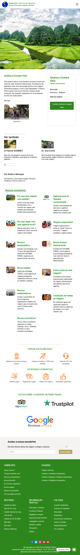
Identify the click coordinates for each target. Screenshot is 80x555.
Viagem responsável (63, 222)
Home (6, 67)
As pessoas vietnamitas (63, 519)
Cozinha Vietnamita (61, 505)
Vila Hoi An (8, 515)
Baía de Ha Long (10, 509)
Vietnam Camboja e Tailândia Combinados (57, 477)
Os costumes (59, 529)
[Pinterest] (44, 542)
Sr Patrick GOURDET (13, 150)
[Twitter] (36, 542)
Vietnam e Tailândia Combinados (53, 480)
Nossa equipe (23, 268)
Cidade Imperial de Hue (12, 512)
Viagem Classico (48, 470)
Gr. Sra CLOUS (48, 150)
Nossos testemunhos (12, 477)
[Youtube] (47, 542)
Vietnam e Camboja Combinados (53, 474)
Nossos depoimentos (29, 67)
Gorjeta (31, 531)
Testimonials (15, 67)
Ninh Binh (7, 522)
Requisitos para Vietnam (38, 518)
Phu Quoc (7, 525)
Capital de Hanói (10, 505)
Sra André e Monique (14, 174)
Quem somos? (9, 470)
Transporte (33, 528)
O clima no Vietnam (36, 511)
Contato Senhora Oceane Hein (62, 105)
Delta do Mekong (10, 529)
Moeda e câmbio (35, 525)
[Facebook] (32, 542)
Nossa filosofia (9, 480)
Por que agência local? (12, 494)
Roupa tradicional (60, 525)
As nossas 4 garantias (12, 484)
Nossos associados (11, 491)
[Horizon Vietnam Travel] (20, 4)
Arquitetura (58, 515)
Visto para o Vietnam (36, 508)
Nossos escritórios (26, 318)
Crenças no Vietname (61, 509)
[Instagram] (40, 542)
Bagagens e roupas (36, 514)
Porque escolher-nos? (12, 474)
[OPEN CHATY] (74, 549)
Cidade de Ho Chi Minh (12, 519)
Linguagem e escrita (36, 521)
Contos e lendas (60, 522)
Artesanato (58, 512)
